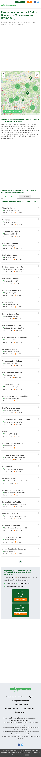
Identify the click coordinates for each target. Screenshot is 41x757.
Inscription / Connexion (20, 701)
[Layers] (37, 74)
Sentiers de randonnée (10, 22)
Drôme (35, 22)
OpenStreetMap (30, 114)
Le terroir (25, 197)
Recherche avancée (13, 111)
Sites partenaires (30, 708)
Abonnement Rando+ (20, 704)
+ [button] (3, 74)
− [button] (3, 76)
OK (27, 755)
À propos (20, 2)
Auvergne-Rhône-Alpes (24, 22)
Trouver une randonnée (14, 697)
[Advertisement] (20, 48)
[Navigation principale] (38, 6)
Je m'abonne (20, 600)
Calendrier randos (11, 708)
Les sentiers (10, 197)
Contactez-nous (20, 712)
